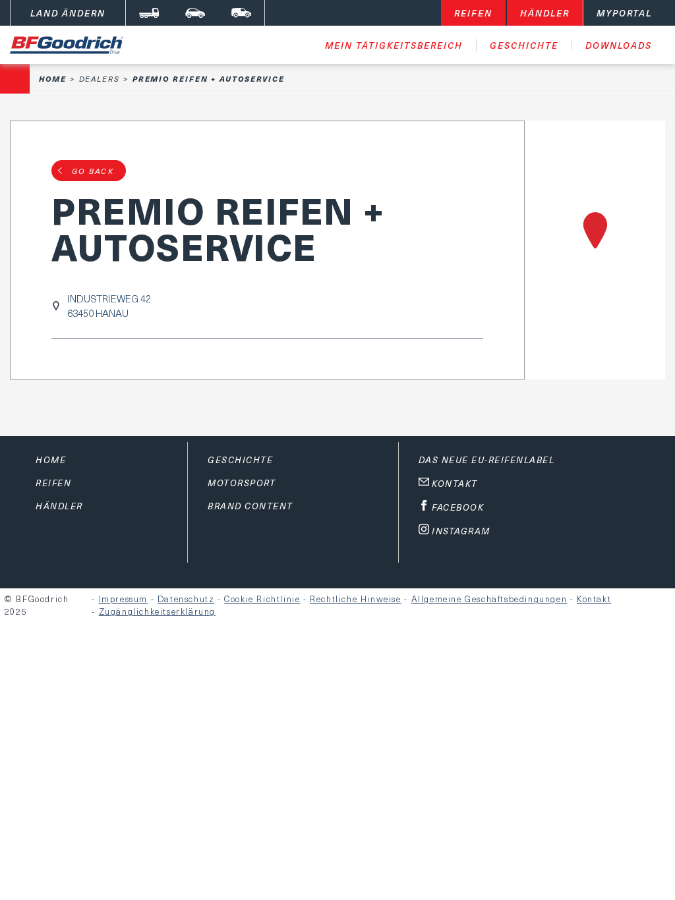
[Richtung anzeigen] (595, 250)
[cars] (195, 13)
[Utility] (241, 13)
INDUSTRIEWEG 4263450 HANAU (109, 305)
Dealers (99, 78)
